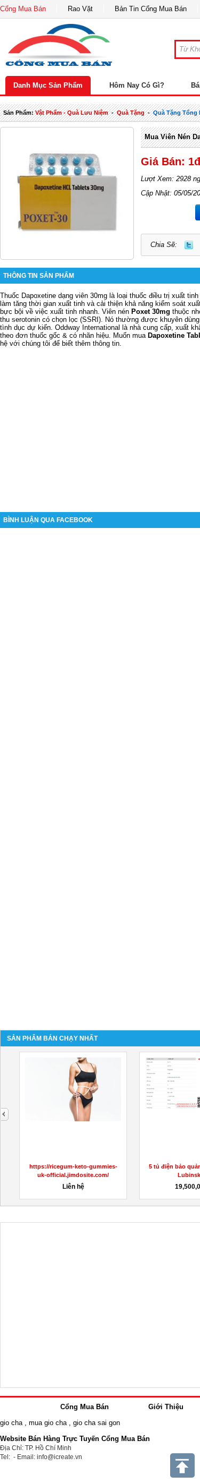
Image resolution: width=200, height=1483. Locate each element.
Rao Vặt (80, 9)
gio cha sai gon (96, 1423)
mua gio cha (48, 1423)
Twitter (189, 245)
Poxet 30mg (150, 312)
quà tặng (131, 112)
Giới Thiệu (165, 1407)
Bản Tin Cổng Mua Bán (151, 9)
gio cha (11, 1423)
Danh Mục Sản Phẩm (48, 85)
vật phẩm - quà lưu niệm (71, 112)
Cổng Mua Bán (23, 9)
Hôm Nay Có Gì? (136, 85)
